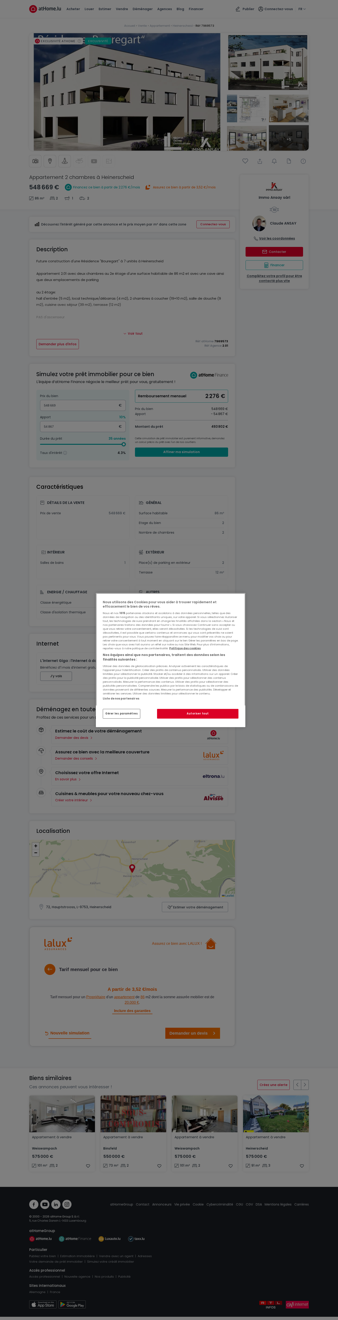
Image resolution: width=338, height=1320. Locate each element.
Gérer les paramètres (121, 713)
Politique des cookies (185, 648)
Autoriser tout (198, 713)
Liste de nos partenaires (121, 698)
